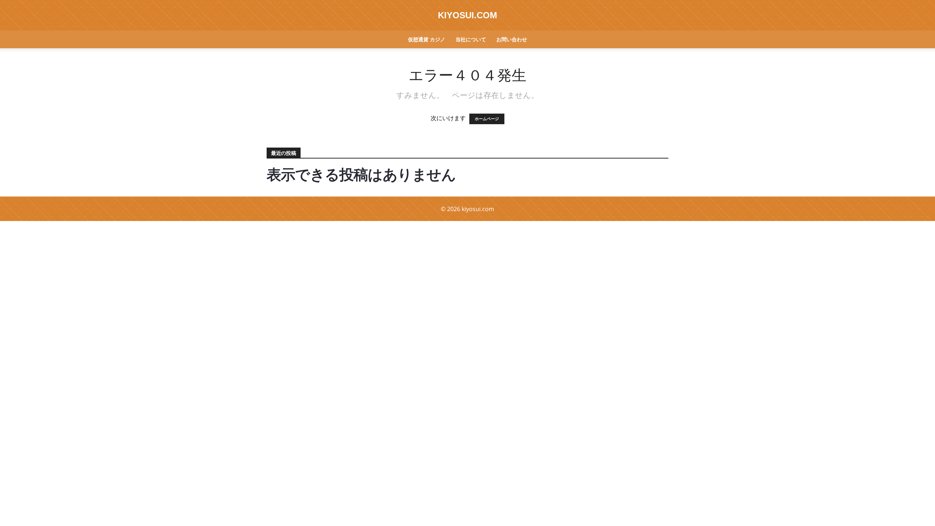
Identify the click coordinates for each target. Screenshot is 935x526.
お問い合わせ (511, 39)
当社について (470, 39)
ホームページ (487, 119)
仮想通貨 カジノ (426, 39)
